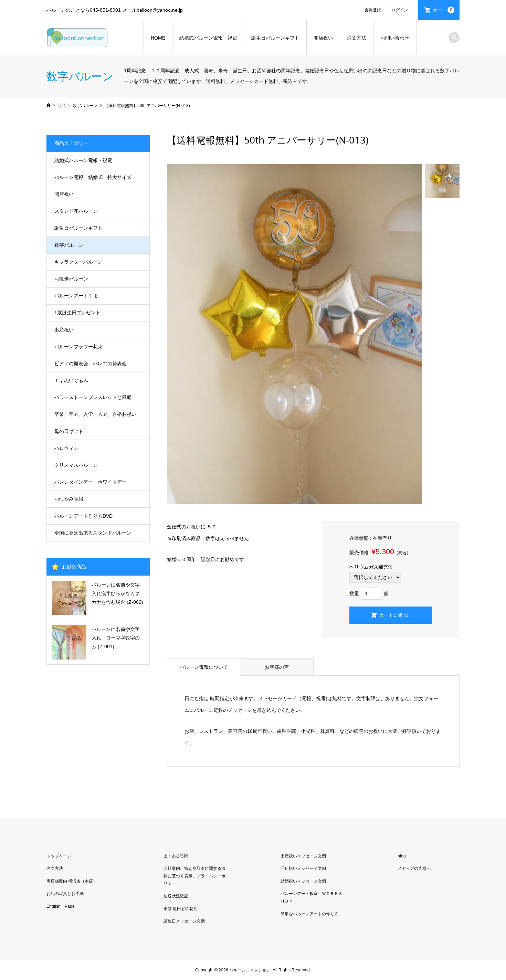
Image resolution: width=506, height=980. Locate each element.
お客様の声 (277, 667)
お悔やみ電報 (68, 499)
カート (442, 10)
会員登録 (373, 10)
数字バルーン (68, 245)
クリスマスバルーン (76, 465)
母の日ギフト (68, 431)
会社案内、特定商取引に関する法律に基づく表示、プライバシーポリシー (194, 876)
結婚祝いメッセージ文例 (303, 881)
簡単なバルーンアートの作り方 (309, 913)
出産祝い (64, 330)
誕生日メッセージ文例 (184, 921)
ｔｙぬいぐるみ (71, 380)
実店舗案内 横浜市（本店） (71, 881)
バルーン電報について (204, 667)
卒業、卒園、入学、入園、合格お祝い (95, 414)
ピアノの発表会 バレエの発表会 (90, 363)
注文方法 (356, 38)
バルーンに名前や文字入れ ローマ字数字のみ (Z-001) (116, 637)
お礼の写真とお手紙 (65, 893)
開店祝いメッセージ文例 (303, 868)
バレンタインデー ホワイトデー (90, 482)
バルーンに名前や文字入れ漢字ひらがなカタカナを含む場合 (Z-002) (117, 593)
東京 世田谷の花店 (181, 908)
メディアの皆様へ (414, 868)
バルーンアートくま (76, 295)
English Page (60, 906)
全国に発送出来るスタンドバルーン (92, 533)
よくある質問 (176, 856)
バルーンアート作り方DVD (83, 516)
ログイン (399, 10)
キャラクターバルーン (78, 262)
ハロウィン (66, 448)
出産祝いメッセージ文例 (303, 856)
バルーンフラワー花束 (78, 346)
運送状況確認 (176, 896)
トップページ (58, 856)
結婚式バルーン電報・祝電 (208, 38)
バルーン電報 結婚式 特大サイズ (92, 177)
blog (402, 856)
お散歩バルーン (71, 279)
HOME (158, 38)
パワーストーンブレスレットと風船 (92, 397)
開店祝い (323, 38)
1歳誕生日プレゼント (77, 312)
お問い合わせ (394, 38)
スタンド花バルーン (76, 211)
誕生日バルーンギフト (275, 38)
